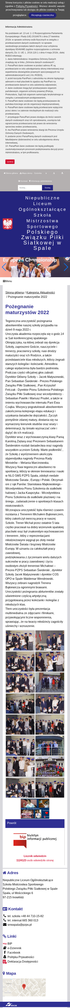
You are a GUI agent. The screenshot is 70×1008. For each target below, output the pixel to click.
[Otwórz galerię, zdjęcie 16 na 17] (50, 788)
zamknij (10, 162)
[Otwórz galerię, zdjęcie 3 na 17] (20, 662)
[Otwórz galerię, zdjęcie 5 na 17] (20, 682)
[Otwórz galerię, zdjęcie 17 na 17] (35, 809)
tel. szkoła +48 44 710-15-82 (25, 916)
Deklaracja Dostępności (22, 961)
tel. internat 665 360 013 (22, 920)
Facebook (13, 952)
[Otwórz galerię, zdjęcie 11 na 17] (20, 746)
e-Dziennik (14, 948)
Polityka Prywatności (20, 957)
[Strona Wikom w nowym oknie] (11, 1004)
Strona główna (11, 173)
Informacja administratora (41, 181)
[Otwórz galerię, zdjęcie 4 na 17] (50, 662)
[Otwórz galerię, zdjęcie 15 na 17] (20, 788)
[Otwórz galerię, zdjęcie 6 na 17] (50, 682)
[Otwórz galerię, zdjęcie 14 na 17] (50, 767)
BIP (9, 943)
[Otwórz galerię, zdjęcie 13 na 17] (20, 767)
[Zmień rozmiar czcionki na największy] (62, 173)
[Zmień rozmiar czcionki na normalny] (46, 173)
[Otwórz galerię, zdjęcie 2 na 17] (50, 640)
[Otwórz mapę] (24, 987)
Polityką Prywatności (27, 6)
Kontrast (23, 181)
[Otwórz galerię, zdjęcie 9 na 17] (20, 725)
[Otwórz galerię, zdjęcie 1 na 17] (20, 640)
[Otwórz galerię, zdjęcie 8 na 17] (50, 704)
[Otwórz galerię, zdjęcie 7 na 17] (20, 704)
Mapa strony (27, 173)
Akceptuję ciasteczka (42, 15)
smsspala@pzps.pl (19, 924)
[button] (65, 267)
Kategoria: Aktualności (40, 292)
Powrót (11, 823)
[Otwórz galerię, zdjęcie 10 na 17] (50, 725)
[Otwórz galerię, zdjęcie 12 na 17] (50, 746)
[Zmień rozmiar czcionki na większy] (54, 173)
